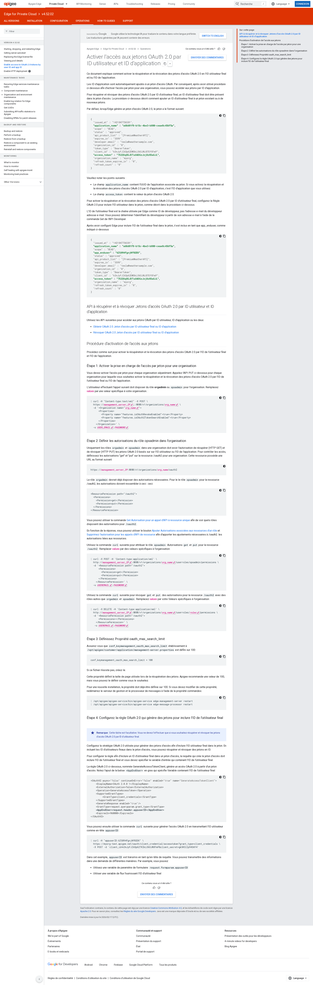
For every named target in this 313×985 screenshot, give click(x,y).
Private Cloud (56, 4)
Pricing (171, 4)
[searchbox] (22, 31)
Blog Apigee (231, 946)
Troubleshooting (134, 4)
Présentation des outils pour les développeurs (248, 936)
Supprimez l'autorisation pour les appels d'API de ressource (121, 534)
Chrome (103, 964)
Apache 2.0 (85, 911)
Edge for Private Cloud (20, 14)
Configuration (59, 21)
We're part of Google (58, 936)
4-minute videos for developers (241, 941)
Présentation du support (148, 941)
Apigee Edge (34, 4)
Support (128, 21)
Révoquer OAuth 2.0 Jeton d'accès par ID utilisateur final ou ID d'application (136, 332)
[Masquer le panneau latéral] (39, 979)
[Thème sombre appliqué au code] (220, 115)
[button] (22, 91)
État (138, 946)
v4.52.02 (48, 14)
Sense (102, 4)
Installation (34, 21)
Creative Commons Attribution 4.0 (166, 908)
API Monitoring (83, 4)
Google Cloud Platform (141, 964)
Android (88, 964)
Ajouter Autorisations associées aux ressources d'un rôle (184, 530)
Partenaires (54, 946)
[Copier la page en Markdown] (165, 63)
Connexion (302, 4)
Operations (82, 21)
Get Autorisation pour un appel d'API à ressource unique (158, 520)
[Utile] (218, 48)
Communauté (143, 936)
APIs (116, 4)
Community (189, 4)
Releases (155, 4)
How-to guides (106, 21)
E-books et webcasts (58, 951)
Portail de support (145, 951)
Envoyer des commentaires (207, 57)
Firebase (118, 964)
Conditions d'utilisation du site (91, 978)
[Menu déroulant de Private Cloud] (68, 4)
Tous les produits (168, 964)
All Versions (11, 21)
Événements (54, 941)
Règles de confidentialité (60, 978)
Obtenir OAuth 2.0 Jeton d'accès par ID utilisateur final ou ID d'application (134, 326)
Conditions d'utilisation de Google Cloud (130, 978)
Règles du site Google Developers (140, 911)
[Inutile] (223, 48)
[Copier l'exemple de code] (224, 115)
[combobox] (250, 4)
